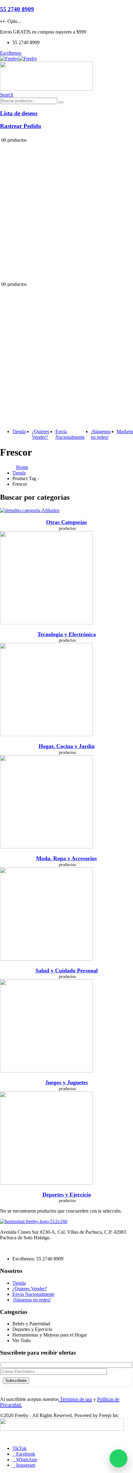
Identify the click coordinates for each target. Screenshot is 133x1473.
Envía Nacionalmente (70, 434)
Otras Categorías (66, 522)
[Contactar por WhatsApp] (118, 1458)
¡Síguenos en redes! (100, 434)
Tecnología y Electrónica (66, 634)
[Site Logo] (18, 58)
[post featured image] (29, 510)
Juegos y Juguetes (66, 1082)
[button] (6, 94)
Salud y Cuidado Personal (67, 970)
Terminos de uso (75, 1399)
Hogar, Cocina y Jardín (67, 746)
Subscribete (16, 1380)
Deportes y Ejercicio (66, 1194)
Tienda (19, 431)
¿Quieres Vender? (40, 434)
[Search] (60, 102)
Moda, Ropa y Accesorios (66, 858)
